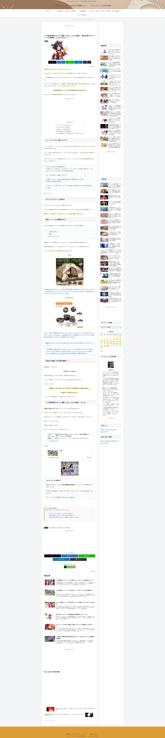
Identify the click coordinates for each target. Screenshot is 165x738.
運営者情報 (68, 734)
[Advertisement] (70, 30)
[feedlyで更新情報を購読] (71, 567)
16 (120, 341)
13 (111, 341)
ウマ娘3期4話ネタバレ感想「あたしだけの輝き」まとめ (70, 133)
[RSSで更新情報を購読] (74, 567)
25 (104, 345)
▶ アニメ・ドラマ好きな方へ (55, 513)
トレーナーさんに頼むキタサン (64, 125)
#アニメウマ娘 (79, 179)
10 (101, 341)
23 (120, 343)
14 (114, 341)
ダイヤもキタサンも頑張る (63, 127)
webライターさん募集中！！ (68, 497)
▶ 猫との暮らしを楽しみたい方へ (56, 517)
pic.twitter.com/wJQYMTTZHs (53, 181)
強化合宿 (68, 527)
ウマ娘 (46, 527)
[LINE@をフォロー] (68, 567)
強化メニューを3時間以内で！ (64, 129)
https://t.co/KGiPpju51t (63, 179)
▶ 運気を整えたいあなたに (55, 515)
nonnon (111, 370)
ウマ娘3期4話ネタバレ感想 (54, 527)
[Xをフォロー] (65, 567)
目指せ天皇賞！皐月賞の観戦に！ (65, 131)
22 (117, 343)
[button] (87, 62)
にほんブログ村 (104, 431)
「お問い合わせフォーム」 (94, 734)
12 (107, 341)
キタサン (63, 527)
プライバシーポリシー (76, 734)
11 (104, 341)
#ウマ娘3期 (72, 179)
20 (111, 343)
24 (101, 345)
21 (114, 343)
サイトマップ (84, 734)
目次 (68, 122)
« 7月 (101, 351)
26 (107, 345)
